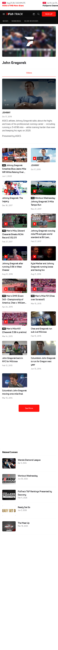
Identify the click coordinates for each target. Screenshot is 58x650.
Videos (29, 72)
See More (29, 408)
